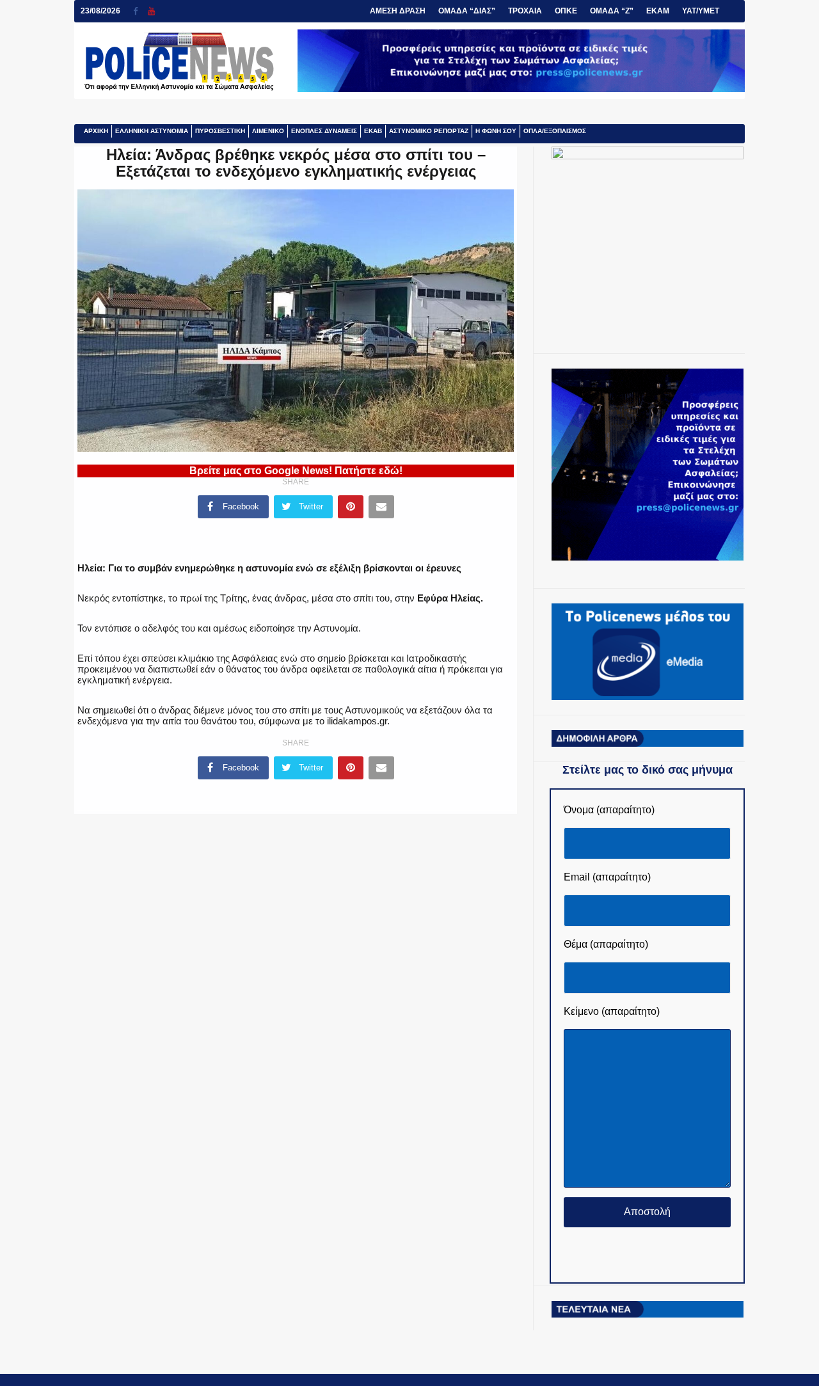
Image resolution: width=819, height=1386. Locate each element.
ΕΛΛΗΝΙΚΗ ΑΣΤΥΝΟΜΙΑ (151, 130)
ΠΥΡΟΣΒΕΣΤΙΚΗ (220, 130)
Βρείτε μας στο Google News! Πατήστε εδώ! (295, 470)
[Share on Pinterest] (350, 506)
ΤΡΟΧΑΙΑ (525, 10)
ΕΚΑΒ (373, 130)
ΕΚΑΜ (657, 10)
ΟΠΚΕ (566, 10)
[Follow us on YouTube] (151, 11)
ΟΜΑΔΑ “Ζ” (611, 10)
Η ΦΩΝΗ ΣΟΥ (495, 130)
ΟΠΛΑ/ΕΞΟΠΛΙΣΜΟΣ (554, 130)
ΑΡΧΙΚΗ (96, 130)
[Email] (381, 506)
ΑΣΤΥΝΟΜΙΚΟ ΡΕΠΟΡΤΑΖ (428, 130)
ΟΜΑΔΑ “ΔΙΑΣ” (466, 10)
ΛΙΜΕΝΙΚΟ (268, 130)
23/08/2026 (100, 10)
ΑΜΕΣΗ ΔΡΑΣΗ (397, 10)
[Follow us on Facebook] (140, 11)
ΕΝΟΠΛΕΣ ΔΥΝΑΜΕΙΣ (324, 130)
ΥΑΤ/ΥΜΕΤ (700, 10)
